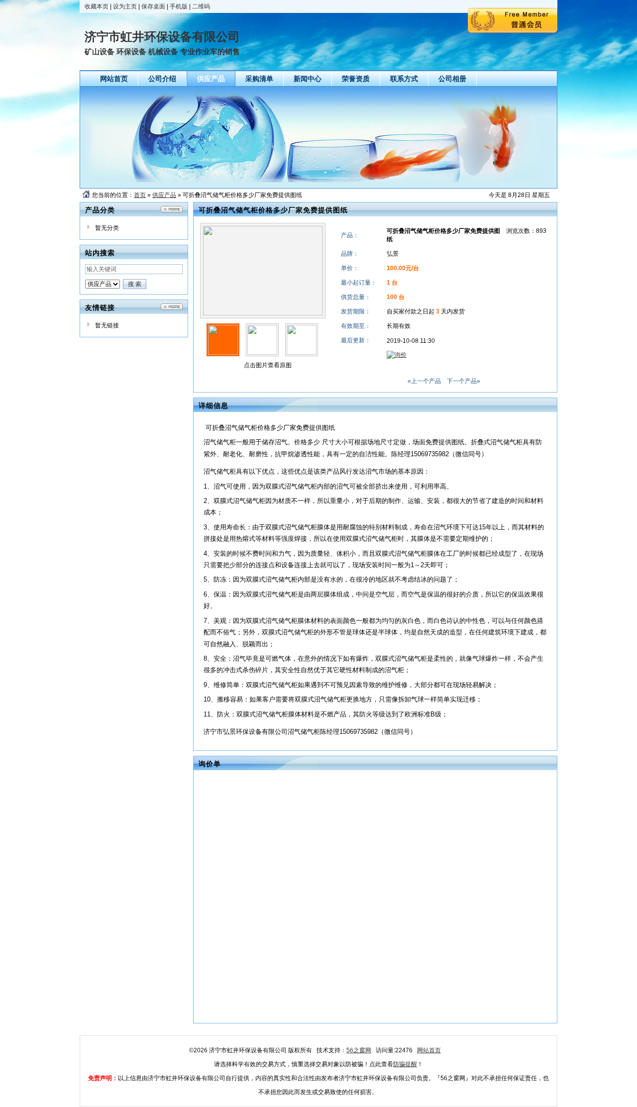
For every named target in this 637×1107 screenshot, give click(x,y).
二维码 (201, 6)
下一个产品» (463, 381)
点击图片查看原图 (267, 365)
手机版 (179, 6)
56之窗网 (358, 1050)
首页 (140, 195)
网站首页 (429, 1050)
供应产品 (164, 195)
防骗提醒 (405, 1064)
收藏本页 (96, 6)
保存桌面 (153, 6)
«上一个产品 (424, 381)
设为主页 (125, 6)
